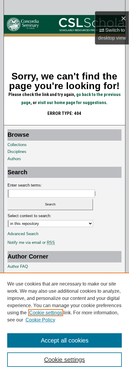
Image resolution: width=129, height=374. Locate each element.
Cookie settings (45, 312)
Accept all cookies (64, 340)
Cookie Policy (40, 319)
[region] (64, 323)
